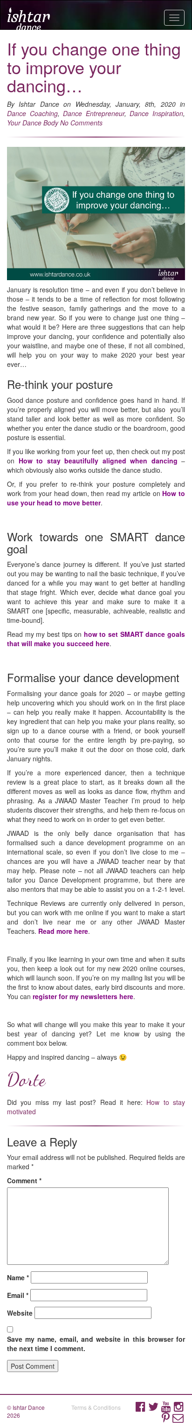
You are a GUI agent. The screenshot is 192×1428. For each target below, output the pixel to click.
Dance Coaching (32, 113)
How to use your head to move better (96, 498)
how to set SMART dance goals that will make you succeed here (96, 638)
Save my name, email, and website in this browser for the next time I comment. (96, 1343)
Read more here (63, 931)
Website (20, 1313)
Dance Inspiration (156, 113)
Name (18, 1277)
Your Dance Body (32, 122)
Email (17, 1295)
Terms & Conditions (96, 1407)
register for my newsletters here (83, 996)
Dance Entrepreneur (93, 113)
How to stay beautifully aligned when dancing (98, 460)
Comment (24, 1180)
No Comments (81, 122)
